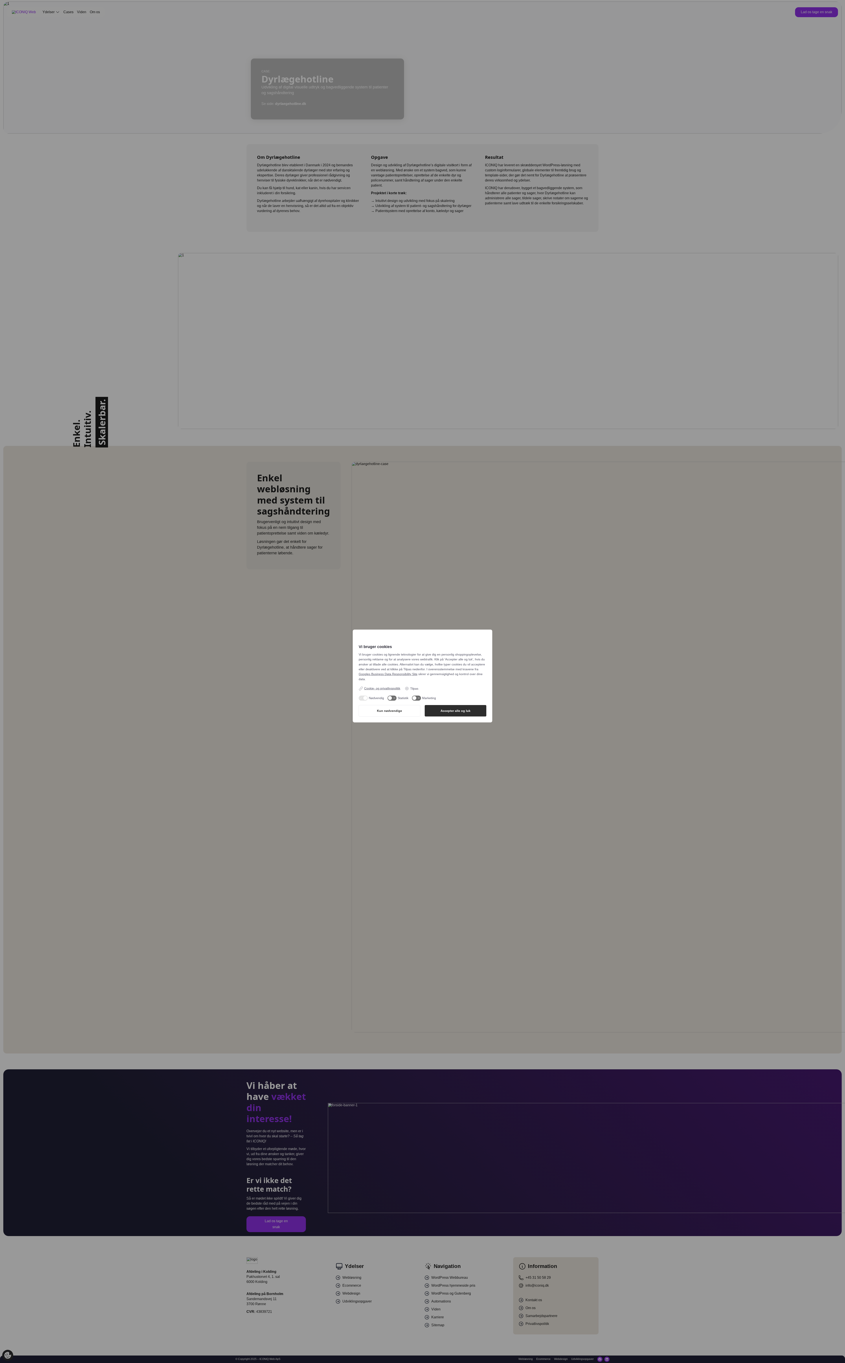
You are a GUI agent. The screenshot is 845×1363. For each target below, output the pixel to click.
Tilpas (414, 688)
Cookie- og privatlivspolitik (382, 688)
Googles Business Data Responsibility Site (388, 674)
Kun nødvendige (389, 711)
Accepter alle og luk (455, 711)
